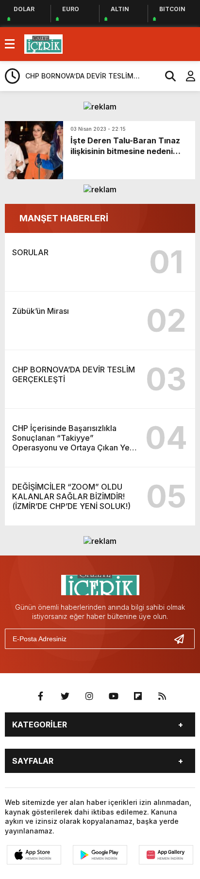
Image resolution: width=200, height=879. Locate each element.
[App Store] (34, 854)
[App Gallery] (166, 854)
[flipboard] (138, 696)
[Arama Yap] (166, 76)
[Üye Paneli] (185, 76)
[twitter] (65, 696)
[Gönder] (183, 639)
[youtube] (113, 696)
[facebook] (41, 696)
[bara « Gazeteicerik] (43, 43)
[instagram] (89, 696)
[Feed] (162, 696)
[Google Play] (100, 854)
